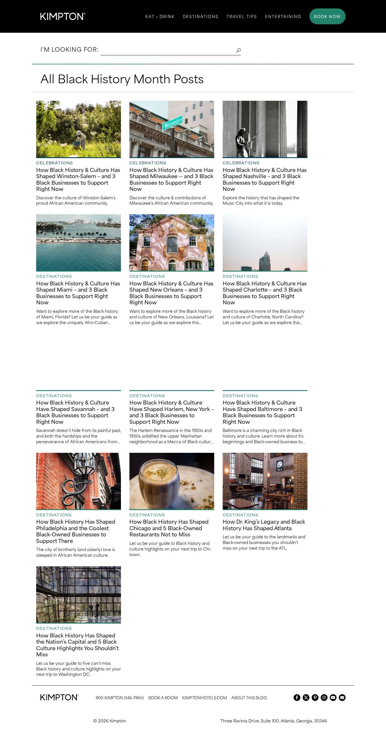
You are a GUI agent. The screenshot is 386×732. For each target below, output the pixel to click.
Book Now (327, 16)
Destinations (200, 16)
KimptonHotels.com (204, 697)
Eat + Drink (160, 16)
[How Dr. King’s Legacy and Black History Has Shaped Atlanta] (265, 481)
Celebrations (54, 162)
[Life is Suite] (62, 16)
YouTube (333, 697)
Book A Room (163, 697)
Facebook (297, 697)
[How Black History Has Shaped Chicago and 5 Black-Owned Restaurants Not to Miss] (171, 481)
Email (342, 697)
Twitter (306, 697)
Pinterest (315, 697)
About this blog (249, 697)
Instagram (324, 697)
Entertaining (283, 16)
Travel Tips (242, 16)
